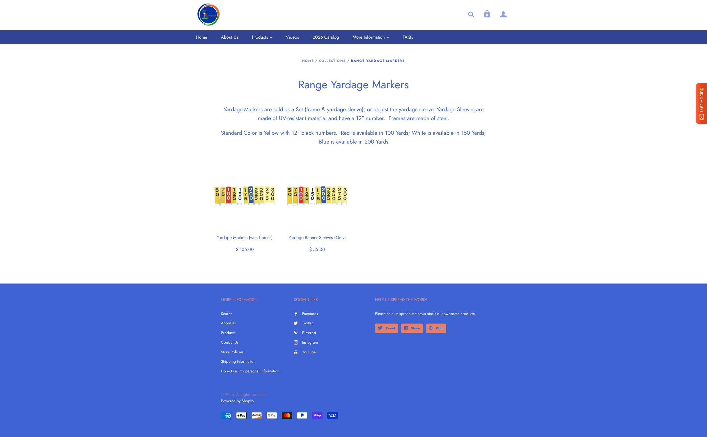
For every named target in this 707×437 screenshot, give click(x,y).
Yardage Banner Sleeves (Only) (317, 237)
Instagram (310, 342)
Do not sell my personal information (250, 371)
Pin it (439, 328)
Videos (292, 37)
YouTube (309, 352)
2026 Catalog (326, 37)
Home (201, 37)
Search (226, 313)
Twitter (307, 323)
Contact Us (230, 342)
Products (260, 37)
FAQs (408, 37)
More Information (369, 37)
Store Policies (232, 352)
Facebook (310, 313)
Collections (332, 60)
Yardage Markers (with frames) (245, 237)
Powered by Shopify (237, 401)
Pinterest (309, 332)
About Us (229, 37)
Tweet (390, 328)
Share (415, 328)
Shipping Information (238, 361)
